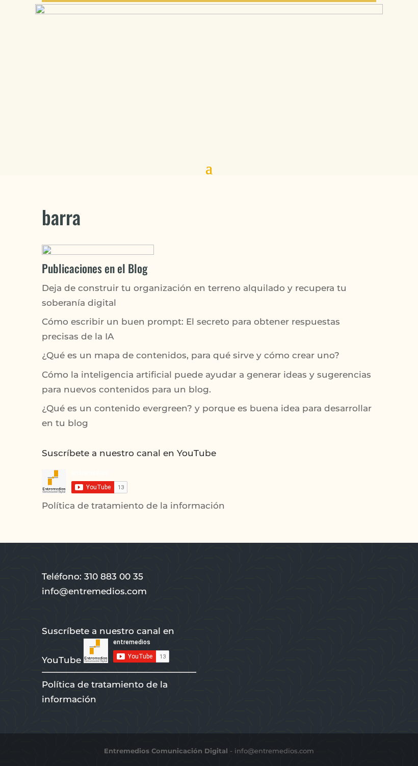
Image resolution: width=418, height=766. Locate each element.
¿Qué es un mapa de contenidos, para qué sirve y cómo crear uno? (190, 355)
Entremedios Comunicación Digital (166, 751)
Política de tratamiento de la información (133, 505)
